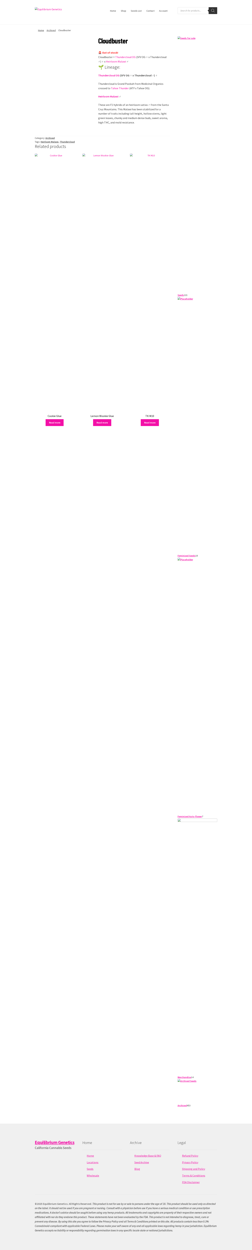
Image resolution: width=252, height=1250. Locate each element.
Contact (150, 10)
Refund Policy (190, 1155)
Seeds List (136, 10)
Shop (123, 10)
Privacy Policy (190, 1162)
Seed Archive (141, 1162)
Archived (51, 30)
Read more (54, 422)
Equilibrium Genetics (54, 1142)
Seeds (90, 1169)
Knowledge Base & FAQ (147, 1155)
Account (163, 10)
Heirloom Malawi (116, 61)
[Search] (213, 10)
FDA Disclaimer (191, 1182)
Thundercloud (67, 141)
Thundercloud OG (125, 57)
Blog (137, 1169)
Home (113, 10)
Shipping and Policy (193, 1169)
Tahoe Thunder (120, 88)
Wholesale (93, 1175)
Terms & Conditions (193, 1175)
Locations (92, 1162)
